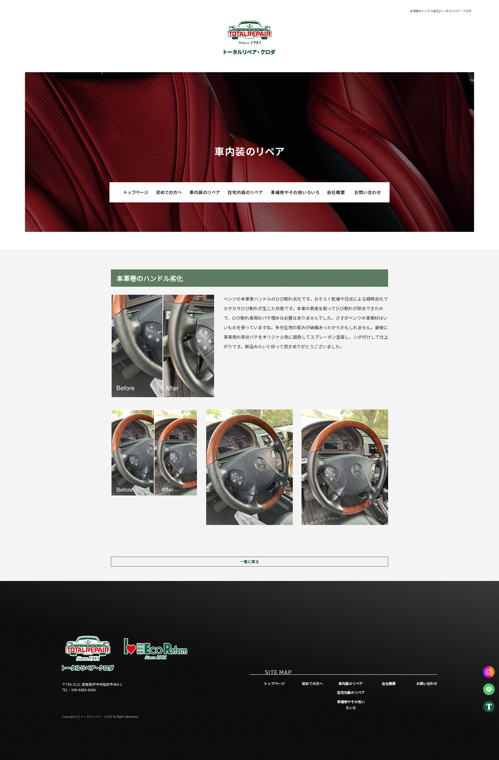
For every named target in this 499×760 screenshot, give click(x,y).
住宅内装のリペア (245, 192)
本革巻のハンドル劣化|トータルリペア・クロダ (441, 11)
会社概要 (333, 192)
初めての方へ (169, 192)
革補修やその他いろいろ (294, 192)
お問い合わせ (368, 192)
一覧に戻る (249, 561)
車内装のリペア (203, 192)
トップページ (131, 192)
